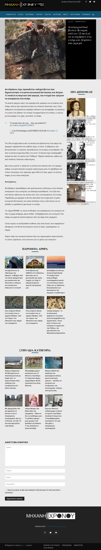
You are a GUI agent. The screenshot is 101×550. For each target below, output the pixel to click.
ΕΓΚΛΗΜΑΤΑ (86, 14)
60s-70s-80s (57, 14)
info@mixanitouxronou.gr (56, 526)
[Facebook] (86, 1)
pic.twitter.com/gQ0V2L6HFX (22, 125)
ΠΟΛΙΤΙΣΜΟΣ (29, 14)
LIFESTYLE (48, 14)
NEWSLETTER (78, 545)
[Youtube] (94, 1)
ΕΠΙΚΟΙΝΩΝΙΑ (67, 545)
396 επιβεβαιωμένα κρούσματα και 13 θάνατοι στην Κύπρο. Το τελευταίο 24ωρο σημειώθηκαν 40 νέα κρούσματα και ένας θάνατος (33, 378)
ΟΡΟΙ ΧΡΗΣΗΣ (48, 548)
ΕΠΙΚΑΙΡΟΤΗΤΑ (11, 14)
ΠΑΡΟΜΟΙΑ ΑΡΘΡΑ (35, 249)
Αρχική (70, 21)
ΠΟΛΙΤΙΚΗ (39, 14)
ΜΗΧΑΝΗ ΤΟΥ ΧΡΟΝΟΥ (52, 545)
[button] (93, 15)
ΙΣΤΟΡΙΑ (20, 14)
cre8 (24, 545)
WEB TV (65, 14)
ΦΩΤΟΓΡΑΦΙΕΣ (75, 14)
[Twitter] (90, 1)
